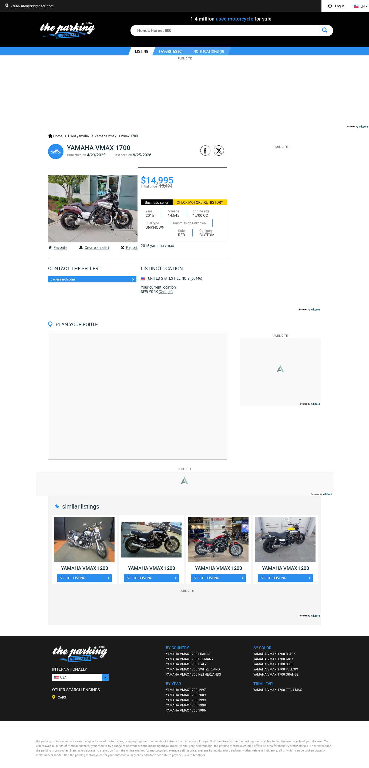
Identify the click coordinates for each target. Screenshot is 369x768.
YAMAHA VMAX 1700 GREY (273, 659)
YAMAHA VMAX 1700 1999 (186, 700)
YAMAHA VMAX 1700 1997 (186, 689)
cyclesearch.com (63, 279)
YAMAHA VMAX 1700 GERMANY (189, 659)
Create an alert (97, 247)
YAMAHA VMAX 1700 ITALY (186, 664)
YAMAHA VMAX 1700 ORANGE (275, 674)
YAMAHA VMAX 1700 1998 (186, 705)
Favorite (60, 247)
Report (131, 247)
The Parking (70, 32)
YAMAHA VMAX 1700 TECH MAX (277, 689)
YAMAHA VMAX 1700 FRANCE (188, 654)
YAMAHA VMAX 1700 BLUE (273, 664)
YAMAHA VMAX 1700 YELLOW (275, 669)
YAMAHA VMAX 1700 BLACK (274, 654)
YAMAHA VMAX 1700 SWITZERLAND (193, 669)
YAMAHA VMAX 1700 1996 (186, 710)
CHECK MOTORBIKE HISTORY (200, 202)
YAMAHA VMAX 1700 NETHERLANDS (193, 674)
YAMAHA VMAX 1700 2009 (186, 695)
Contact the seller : (74, 268)
